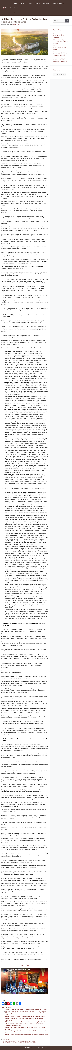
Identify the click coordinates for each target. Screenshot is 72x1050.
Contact (30, 3)
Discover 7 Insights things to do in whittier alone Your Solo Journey (19, 1041)
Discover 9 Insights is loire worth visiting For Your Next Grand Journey (25, 1011)
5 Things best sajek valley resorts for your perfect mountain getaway (25, 1016)
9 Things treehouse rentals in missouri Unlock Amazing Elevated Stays (26, 1022)
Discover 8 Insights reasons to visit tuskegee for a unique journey (61, 35)
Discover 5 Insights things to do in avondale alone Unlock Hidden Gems (26, 1009)
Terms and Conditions (58, 3)
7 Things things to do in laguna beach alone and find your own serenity (19, 1042)
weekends (8, 1039)
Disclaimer (37, 3)
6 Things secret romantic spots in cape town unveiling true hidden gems (26, 1034)
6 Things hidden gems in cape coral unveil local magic (60, 47)
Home (15, 3)
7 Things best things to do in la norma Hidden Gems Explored (60, 41)
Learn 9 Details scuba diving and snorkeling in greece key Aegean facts (60, 59)
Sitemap (16, 7)
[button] (14, 12)
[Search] (67, 20)
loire (4, 1039)
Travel (4, 1038)
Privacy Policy (46, 3)
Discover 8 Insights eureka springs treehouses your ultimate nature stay (60, 53)
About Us (21, 3)
